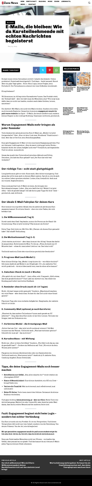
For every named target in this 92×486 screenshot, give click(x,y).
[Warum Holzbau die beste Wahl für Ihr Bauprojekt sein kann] (83, 79)
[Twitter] (43, 70)
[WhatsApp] (56, 70)
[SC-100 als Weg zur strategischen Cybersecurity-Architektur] (69, 79)
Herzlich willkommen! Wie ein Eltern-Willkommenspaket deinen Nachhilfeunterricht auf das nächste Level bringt (21, 466)
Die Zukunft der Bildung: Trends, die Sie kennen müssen (82, 110)
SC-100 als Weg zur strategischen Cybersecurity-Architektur (69, 89)
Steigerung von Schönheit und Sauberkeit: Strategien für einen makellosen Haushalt (69, 111)
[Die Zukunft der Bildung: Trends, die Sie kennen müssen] (83, 99)
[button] (89, 3)
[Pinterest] (49, 70)
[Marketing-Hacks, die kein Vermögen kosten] (83, 123)
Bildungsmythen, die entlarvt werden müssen (68, 132)
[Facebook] (36, 70)
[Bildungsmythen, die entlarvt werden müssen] (69, 123)
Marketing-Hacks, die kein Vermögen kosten (83, 132)
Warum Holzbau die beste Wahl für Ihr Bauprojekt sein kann (83, 89)
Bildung (10, 22)
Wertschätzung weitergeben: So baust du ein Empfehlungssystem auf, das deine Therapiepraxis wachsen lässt (70, 465)
